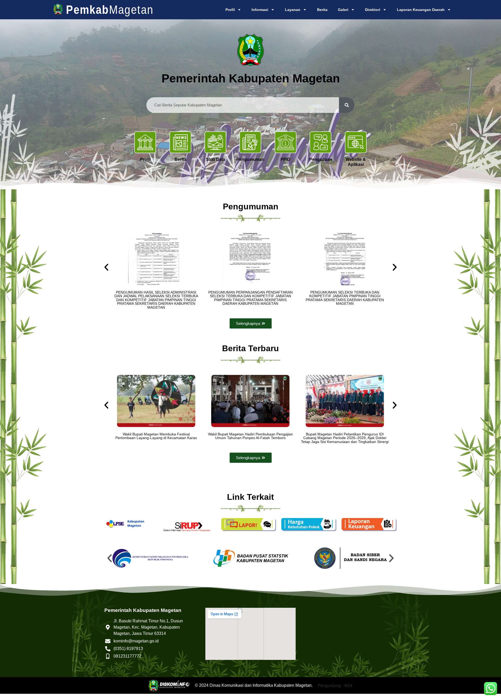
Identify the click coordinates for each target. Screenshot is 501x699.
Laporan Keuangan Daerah (421, 10)
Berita (322, 10)
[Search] (347, 105)
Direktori (372, 10)
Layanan (292, 10)
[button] (106, 267)
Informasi (260, 10)
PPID (285, 159)
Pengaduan (320, 159)
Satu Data (215, 159)
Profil (230, 10)
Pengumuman (250, 159)
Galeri (343, 10)
